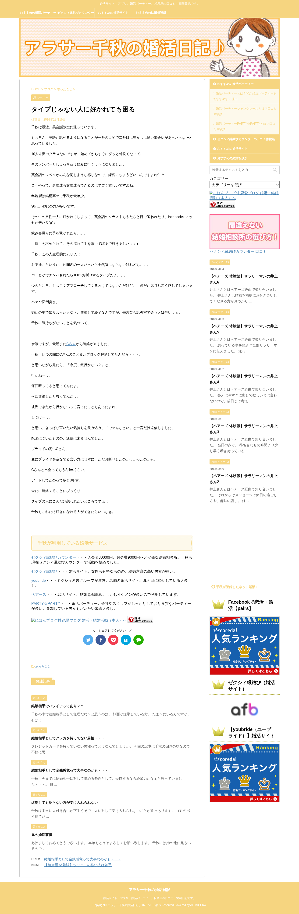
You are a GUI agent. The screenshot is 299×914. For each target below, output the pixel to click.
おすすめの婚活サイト (113, 12)
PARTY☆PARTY (45, 604)
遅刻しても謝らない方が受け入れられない (64, 802)
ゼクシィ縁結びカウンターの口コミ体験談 (75, 14)
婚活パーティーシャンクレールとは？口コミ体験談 (245, 111)
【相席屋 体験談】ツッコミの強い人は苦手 (78, 865)
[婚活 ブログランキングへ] (140, 621)
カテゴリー (219, 178)
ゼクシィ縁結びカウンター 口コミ (238, 251)
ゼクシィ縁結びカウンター (53, 557)
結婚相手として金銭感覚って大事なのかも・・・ (69, 770)
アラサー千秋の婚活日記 (149, 890)
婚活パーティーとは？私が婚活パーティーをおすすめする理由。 (245, 96)
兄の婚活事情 (41, 835)
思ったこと (43, 666)
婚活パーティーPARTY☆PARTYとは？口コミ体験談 (244, 126)
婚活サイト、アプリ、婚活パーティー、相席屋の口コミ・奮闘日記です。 (149, 898)
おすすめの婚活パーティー (38, 12)
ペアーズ (38, 594)
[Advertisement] (249, 545)
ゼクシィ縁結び (44, 571)
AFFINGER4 (198, 905)
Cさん (71, 344)
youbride (38, 580)
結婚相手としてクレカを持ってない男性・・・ (68, 738)
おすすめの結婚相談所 (151, 12)
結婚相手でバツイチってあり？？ (57, 706)
